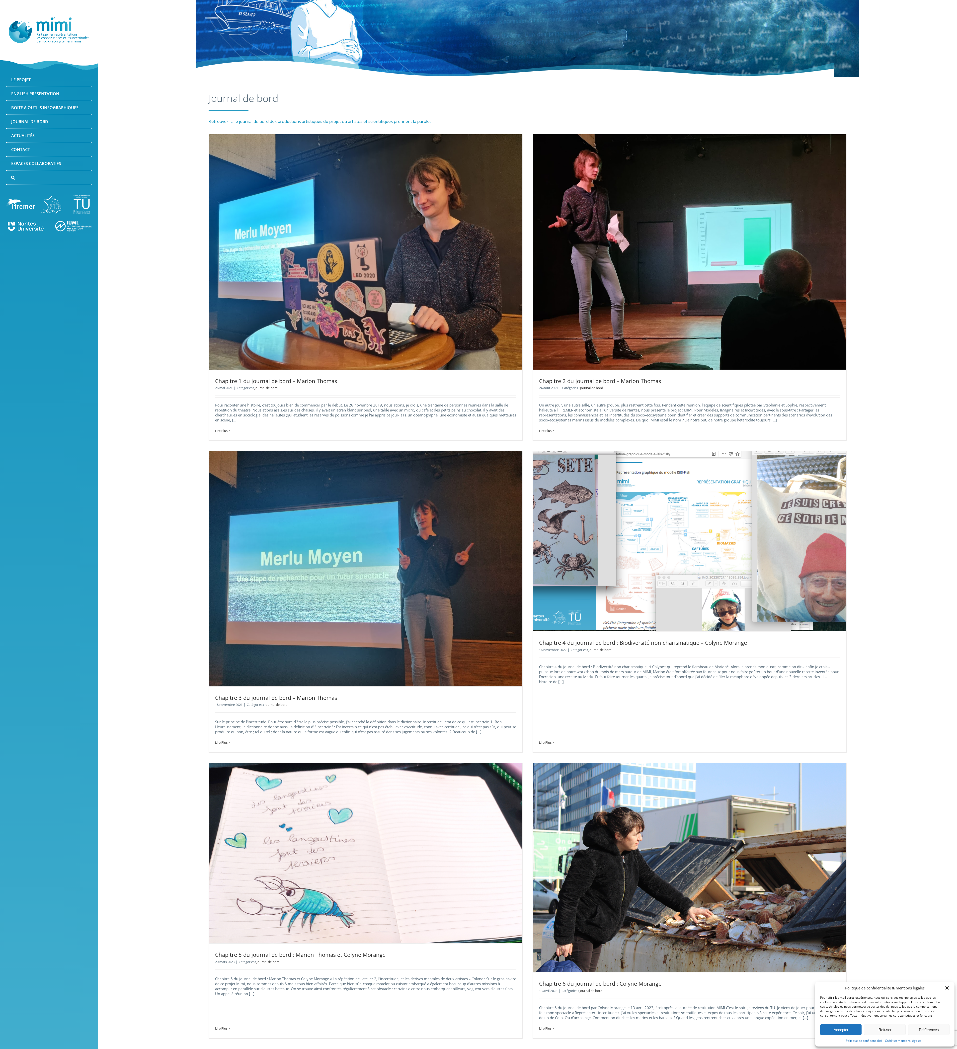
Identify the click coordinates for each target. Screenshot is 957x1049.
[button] (947, 987)
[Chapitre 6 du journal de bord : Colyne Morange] (689, 867)
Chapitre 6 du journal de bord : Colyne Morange (600, 983)
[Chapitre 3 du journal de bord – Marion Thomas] (365, 568)
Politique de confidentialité (864, 1041)
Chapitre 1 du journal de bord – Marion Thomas (276, 381)
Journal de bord (266, 388)
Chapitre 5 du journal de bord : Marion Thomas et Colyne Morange (300, 954)
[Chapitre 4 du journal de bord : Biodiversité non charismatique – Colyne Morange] (689, 541)
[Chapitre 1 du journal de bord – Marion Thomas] (365, 251)
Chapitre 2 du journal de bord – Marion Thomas (600, 381)
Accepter (841, 1030)
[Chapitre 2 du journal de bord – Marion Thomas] (689, 251)
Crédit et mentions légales (903, 1041)
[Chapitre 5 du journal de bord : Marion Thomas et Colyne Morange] (365, 853)
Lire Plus (221, 430)
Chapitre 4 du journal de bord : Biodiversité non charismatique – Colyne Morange (643, 642)
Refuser (884, 1030)
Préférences (929, 1030)
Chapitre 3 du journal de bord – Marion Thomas (276, 697)
